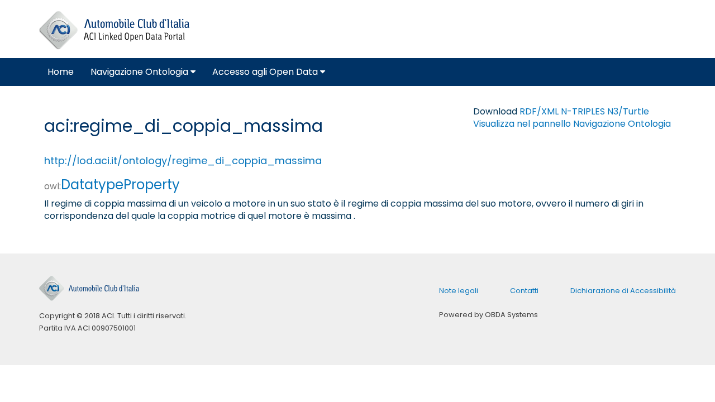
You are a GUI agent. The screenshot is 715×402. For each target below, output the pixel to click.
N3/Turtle (628, 111)
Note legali (458, 290)
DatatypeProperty (112, 184)
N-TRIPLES (583, 111)
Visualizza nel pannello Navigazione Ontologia (572, 123)
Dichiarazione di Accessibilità (623, 290)
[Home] (114, 30)
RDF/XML (539, 111)
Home (60, 71)
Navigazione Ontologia (140, 71)
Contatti (524, 290)
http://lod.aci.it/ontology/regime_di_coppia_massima (183, 161)
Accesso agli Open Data (266, 71)
